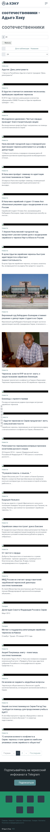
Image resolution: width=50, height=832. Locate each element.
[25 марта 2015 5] (25, 84)
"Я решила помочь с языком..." (16, 473)
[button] (41, 3)
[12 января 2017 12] (25, 699)
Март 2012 (6, 613)
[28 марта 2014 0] (25, 194)
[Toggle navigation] (46, 3)
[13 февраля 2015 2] (25, 492)
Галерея (5, 606)
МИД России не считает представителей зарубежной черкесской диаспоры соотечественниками (21, 582)
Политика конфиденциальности (13, 823)
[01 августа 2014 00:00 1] (25, 62)
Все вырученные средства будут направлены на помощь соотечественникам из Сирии (24, 126)
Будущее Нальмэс (11, 499)
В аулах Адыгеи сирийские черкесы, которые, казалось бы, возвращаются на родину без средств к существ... (24, 265)
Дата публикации (22, 49)
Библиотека (27, 820)
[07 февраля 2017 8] (25, 729)
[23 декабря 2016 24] (25, 675)
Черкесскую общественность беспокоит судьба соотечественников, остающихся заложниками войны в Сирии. (24, 687)
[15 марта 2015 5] (25, 519)
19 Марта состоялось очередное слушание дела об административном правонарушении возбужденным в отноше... (24, 155)
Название (34, 49)
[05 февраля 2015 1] (25, 466)
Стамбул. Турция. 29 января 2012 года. (17, 636)
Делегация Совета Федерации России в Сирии (24, 610)
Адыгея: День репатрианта (15, 69)
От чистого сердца (11, 553)
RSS (13, 829)
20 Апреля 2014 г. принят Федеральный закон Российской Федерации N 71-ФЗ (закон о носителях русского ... (22, 454)
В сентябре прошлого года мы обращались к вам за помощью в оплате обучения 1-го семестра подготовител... (22, 718)
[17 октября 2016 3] (25, 645)
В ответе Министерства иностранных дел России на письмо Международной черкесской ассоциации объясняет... (22, 591)
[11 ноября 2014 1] (25, 112)
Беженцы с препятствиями (15, 399)
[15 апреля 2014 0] (25, 291)
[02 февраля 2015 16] (25, 439)
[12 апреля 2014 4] (25, 247)
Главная (5, 820)
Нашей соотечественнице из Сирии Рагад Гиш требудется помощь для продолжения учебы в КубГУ (25, 709)
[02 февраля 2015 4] (25, 413)
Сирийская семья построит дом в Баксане (22, 526)
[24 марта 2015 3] (25, 546)
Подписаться (26, 782)
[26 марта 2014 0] (25, 167)
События (5, 66)
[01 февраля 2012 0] (25, 622)
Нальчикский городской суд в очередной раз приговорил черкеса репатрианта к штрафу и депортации (24, 147)
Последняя (35, 753)
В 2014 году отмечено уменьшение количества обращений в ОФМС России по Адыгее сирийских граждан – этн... (21, 100)
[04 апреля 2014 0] (25, 224)
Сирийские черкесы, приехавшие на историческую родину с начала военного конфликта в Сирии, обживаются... (25, 428)
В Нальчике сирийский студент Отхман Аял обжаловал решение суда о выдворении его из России (25, 204)
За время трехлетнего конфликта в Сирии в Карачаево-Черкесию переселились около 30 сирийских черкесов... (24, 381)
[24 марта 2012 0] (25, 603)
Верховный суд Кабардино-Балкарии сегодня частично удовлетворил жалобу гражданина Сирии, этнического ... (25, 323)
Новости (5, 88)
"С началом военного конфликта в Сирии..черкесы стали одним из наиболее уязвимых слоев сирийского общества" (22, 739)
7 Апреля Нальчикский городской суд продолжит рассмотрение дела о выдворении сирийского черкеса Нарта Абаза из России (24, 234)
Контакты (41, 820)
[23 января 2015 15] (25, 391)
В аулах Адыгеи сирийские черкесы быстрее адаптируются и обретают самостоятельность (23, 257)
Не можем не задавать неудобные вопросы (23, 682)
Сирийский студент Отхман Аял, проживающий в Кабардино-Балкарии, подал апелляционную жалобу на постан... (24, 213)
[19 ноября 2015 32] (25, 572)
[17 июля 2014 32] (25, 349)
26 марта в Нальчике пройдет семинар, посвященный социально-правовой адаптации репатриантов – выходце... (23, 183)
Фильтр (7, 43)
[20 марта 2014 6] (25, 137)
